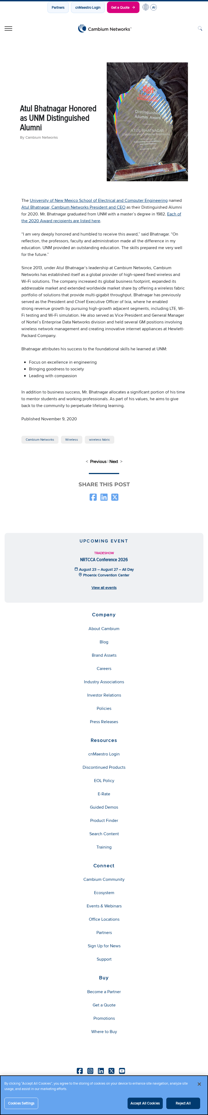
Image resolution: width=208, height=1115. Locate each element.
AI (153, 7)
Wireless (71, 439)
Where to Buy (104, 1031)
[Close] (199, 1084)
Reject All (183, 1103)
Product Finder (104, 820)
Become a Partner (104, 992)
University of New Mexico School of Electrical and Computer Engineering (99, 200)
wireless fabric (99, 439)
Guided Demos (104, 807)
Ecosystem (104, 893)
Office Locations (104, 919)
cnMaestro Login (87, 7)
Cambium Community (104, 879)
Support (104, 959)
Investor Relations (104, 695)
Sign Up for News (104, 946)
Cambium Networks (40, 439)
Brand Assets (104, 655)
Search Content (104, 834)
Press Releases (104, 722)
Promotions (104, 1018)
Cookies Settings (21, 1103)
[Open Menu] (8, 28)
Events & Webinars (104, 906)
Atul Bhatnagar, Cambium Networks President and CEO (73, 207)
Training (104, 847)
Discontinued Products (104, 767)
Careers (104, 668)
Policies (104, 708)
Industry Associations (104, 682)
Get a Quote (120, 7)
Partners (58, 7)
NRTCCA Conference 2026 (104, 559)
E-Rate (104, 794)
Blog (104, 642)
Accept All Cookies (145, 1103)
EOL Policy (104, 780)
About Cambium (104, 628)
